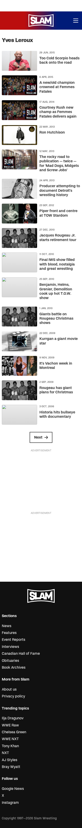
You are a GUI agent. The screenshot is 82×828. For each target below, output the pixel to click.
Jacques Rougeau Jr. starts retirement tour (57, 237)
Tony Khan (10, 746)
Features (9, 633)
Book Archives (14, 667)
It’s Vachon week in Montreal (55, 365)
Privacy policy (13, 696)
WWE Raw (10, 725)
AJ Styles (9, 760)
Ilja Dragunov (12, 718)
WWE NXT (10, 739)
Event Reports (13, 640)
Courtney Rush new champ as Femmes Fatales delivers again (58, 111)
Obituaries (10, 661)
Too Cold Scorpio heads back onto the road (59, 60)
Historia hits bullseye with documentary (57, 414)
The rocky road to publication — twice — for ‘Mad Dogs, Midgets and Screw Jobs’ (59, 163)
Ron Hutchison (52, 132)
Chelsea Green (14, 732)
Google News (13, 789)
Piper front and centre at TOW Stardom (58, 213)
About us (9, 689)
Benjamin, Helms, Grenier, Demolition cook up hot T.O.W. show (55, 291)
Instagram (10, 803)
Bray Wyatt (11, 767)
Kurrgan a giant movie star (58, 341)
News (6, 626)
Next (38, 437)
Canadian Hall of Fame (21, 654)
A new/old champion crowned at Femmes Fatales (57, 87)
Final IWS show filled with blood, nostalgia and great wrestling (57, 264)
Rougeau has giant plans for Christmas (56, 390)
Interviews (10, 647)
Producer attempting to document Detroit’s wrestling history (59, 190)
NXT (5, 753)
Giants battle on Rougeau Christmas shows (56, 318)
